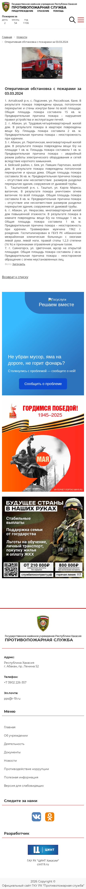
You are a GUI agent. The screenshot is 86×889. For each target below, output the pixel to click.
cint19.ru (43, 864)
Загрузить (18, 264)
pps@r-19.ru (12, 698)
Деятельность (14, 744)
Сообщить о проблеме (43, 384)
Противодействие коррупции (26, 769)
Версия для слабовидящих (24, 786)
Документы (12, 752)
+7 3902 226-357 (15, 682)
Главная (9, 727)
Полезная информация (21, 777)
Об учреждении (16, 735)
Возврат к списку (15, 277)
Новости (10, 760)
